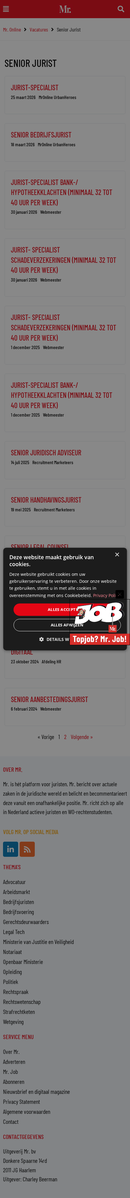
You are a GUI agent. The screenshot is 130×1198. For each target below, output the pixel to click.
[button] (65, 639)
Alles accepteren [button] (67, 609)
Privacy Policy (106, 595)
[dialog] (65, 599)
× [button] (117, 555)
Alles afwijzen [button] (67, 625)
